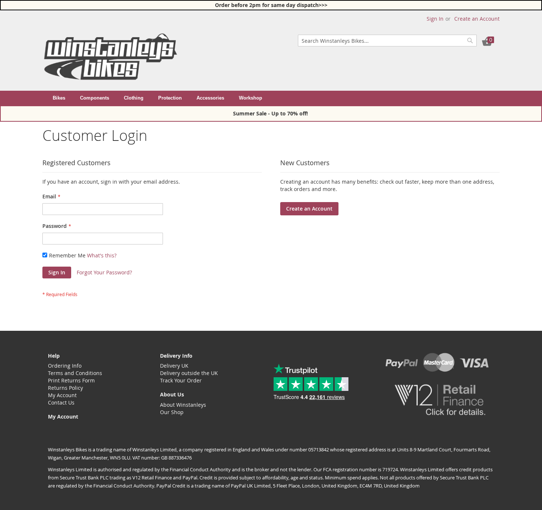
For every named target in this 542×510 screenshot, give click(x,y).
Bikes (59, 98)
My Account (62, 395)
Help (54, 355)
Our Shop (172, 412)
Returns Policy (65, 387)
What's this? (102, 255)
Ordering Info (64, 365)
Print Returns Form (71, 380)
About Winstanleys (183, 404)
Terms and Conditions (75, 373)
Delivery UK (174, 365)
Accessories (210, 98)
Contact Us (61, 402)
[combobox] (387, 40)
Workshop (250, 98)
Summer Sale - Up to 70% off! (271, 113)
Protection (170, 98)
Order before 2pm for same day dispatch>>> (271, 4)
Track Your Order (181, 380)
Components (94, 98)
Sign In (435, 18)
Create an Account (477, 18)
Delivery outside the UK (189, 373)
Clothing (133, 98)
